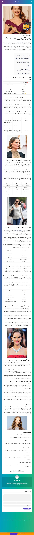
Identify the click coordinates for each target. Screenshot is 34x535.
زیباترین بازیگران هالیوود (20, 42)
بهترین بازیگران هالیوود (18, 230)
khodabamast (17, 480)
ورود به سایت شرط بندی (13, 533)
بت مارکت (17, 1)
